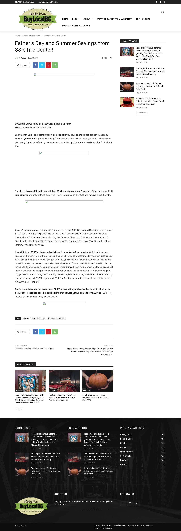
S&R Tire (61, 318)
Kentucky (51, 318)
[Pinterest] (48, 65)
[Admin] (17, 58)
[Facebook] (156, 2)
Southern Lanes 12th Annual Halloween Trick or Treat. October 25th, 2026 (96, 397)
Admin (23, 58)
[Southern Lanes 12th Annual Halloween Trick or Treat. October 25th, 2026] (97, 381)
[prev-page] (17, 409)
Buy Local (41, 318)
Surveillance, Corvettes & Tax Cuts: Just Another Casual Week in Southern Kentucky (150, 101)
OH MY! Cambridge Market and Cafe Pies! (34, 348)
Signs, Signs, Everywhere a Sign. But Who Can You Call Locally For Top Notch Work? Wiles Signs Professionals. (90, 351)
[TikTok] (164, 2)
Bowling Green (29, 318)
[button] (162, 12)
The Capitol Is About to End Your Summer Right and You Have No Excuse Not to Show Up (62, 397)
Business (19, 391)
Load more (142, 112)
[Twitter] (42, 65)
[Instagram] (160, 2)
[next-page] (21, 409)
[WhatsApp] (55, 65)
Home (17, 36)
